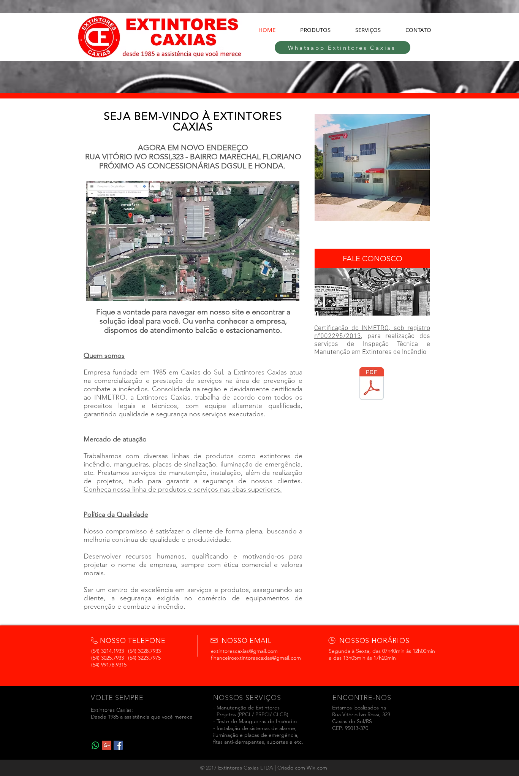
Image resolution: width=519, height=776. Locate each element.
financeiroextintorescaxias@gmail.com (256, 657)
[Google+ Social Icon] (106, 745)
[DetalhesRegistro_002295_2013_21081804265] (372, 384)
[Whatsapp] (95, 745)
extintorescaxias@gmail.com (244, 650)
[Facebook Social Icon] (118, 745)
